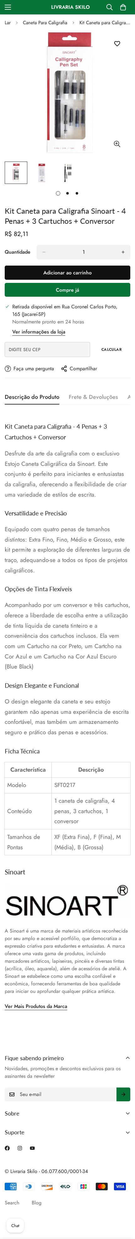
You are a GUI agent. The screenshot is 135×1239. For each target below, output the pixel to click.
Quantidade (17, 252)
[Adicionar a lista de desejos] (117, 44)
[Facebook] (7, 1148)
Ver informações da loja (38, 331)
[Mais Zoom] (117, 144)
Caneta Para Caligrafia (45, 22)
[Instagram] (19, 1148)
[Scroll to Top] (123, 1205)
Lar (8, 22)
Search (12, 1202)
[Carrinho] (123, 7)
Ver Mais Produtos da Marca (36, 1006)
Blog (36, 1202)
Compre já (67, 290)
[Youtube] (32, 1148)
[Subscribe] (123, 1094)
